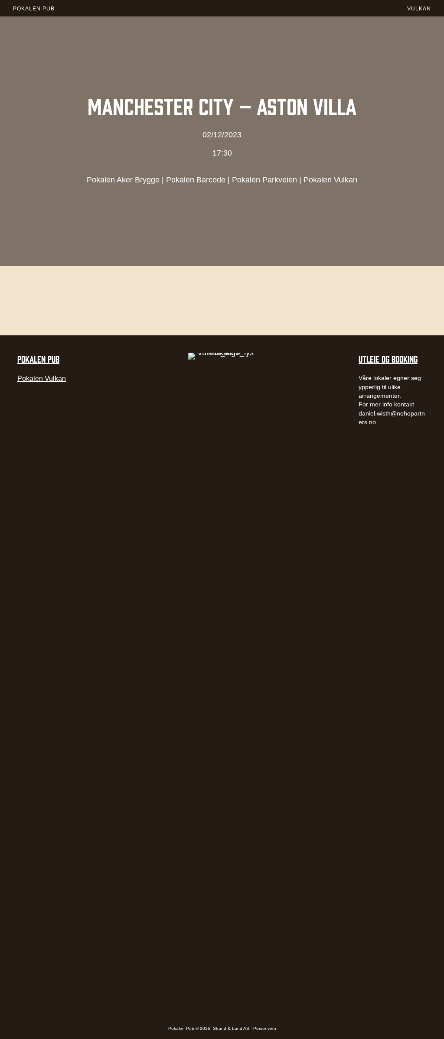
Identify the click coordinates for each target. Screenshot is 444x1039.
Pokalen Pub (34, 9)
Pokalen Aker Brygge (123, 179)
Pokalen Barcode (195, 179)
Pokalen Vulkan (330, 179)
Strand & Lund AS (232, 1028)
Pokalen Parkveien (264, 179)
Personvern (264, 1028)
